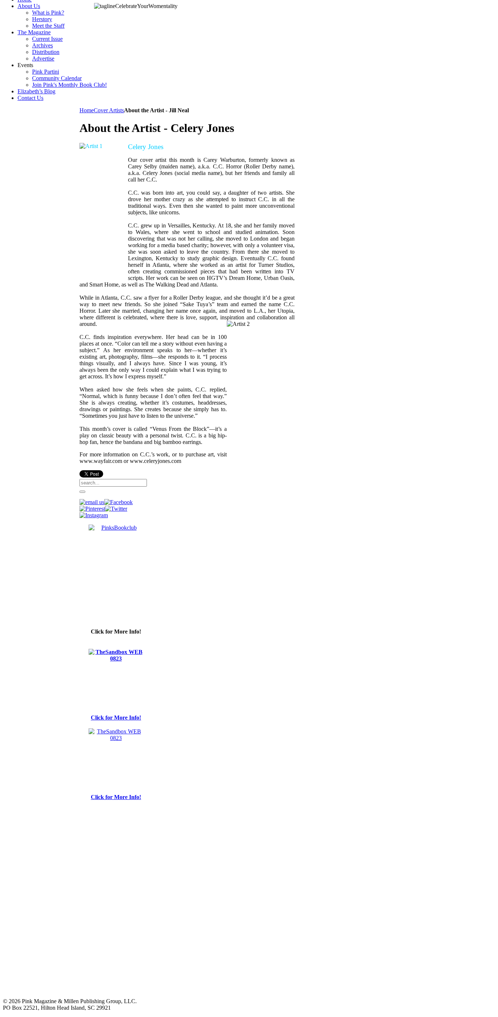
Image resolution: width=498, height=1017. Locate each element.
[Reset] (82, 492)
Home (86, 110)
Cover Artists (109, 110)
